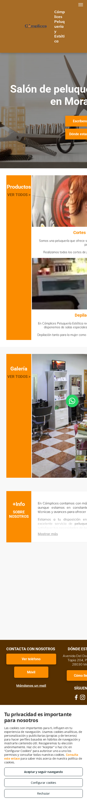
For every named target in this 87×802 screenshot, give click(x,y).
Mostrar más (48, 534)
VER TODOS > (18, 194)
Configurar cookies (43, 783)
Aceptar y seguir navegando (43, 772)
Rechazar (43, 793)
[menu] (80, 4)
